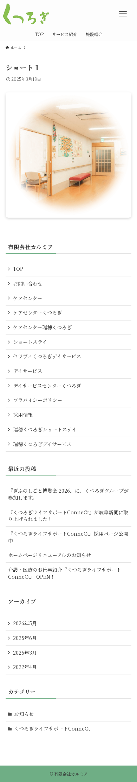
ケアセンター (27, 298)
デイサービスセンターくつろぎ (47, 385)
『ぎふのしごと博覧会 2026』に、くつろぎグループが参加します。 (68, 494)
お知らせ (24, 713)
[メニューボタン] (123, 14)
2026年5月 (25, 623)
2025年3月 (25, 652)
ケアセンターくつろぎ (37, 312)
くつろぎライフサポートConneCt (52, 728)
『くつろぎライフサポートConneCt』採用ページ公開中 (68, 537)
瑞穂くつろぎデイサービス (42, 444)
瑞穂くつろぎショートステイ (45, 429)
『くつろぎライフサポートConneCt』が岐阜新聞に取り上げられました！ (68, 516)
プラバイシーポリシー (37, 399)
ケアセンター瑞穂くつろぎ (42, 327)
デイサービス (27, 370)
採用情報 (23, 414)
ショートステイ (30, 341)
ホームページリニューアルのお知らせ (49, 554)
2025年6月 (25, 637)
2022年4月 (25, 666)
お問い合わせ (28, 283)
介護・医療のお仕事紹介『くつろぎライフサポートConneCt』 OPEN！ (64, 573)
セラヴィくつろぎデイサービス (47, 356)
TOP (18, 268)
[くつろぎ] (26, 14)
